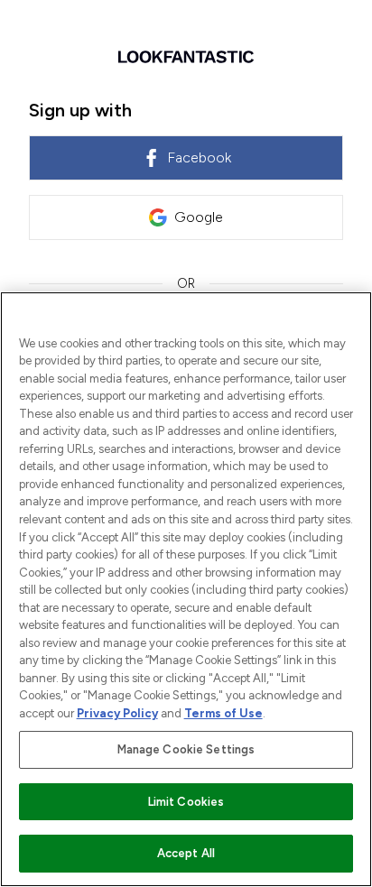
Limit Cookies (186, 801)
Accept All (186, 853)
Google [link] (198, 217)
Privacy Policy (117, 713)
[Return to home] (186, 56)
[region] (186, 589)
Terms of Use (223, 713)
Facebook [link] (199, 157)
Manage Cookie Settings (186, 749)
